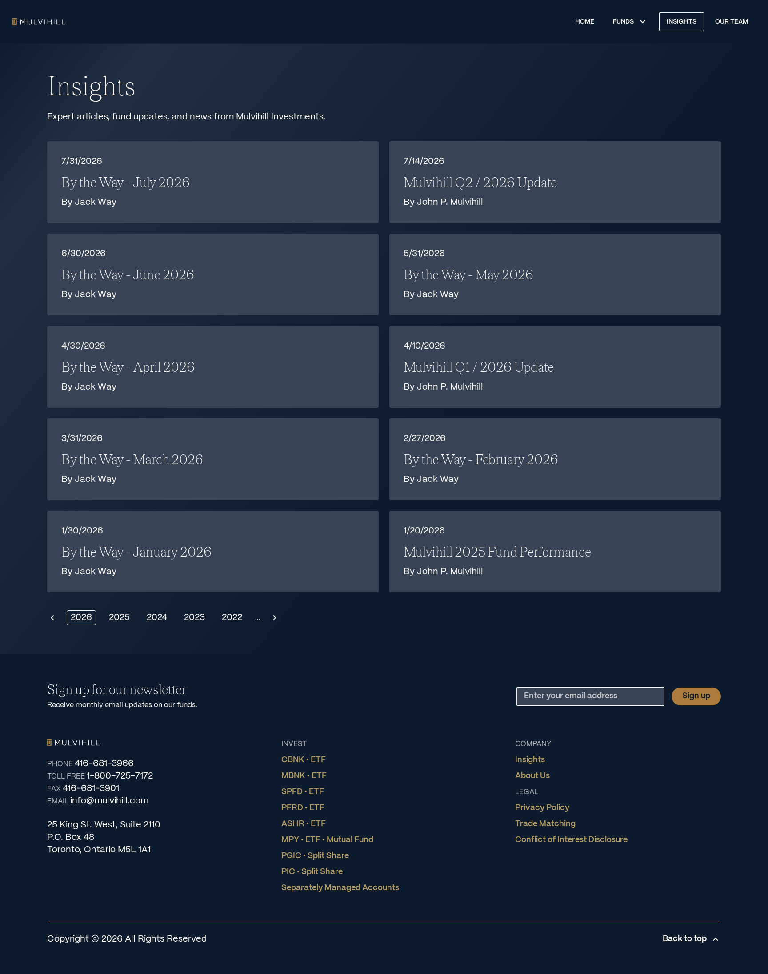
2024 (157, 617)
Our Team (731, 22)
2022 (232, 617)
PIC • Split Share (312, 872)
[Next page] (274, 617)
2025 (119, 617)
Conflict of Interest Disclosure (571, 840)
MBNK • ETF (304, 776)
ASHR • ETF (303, 824)
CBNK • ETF (303, 760)
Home (38, 21)
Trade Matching (545, 824)
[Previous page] (52, 617)
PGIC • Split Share (315, 856)
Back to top (685, 939)
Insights (681, 22)
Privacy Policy (542, 808)
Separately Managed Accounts (340, 888)
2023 (194, 617)
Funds (623, 22)
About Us (532, 776)
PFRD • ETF (302, 808)
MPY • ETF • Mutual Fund (327, 840)
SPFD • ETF (302, 792)
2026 (81, 617)
